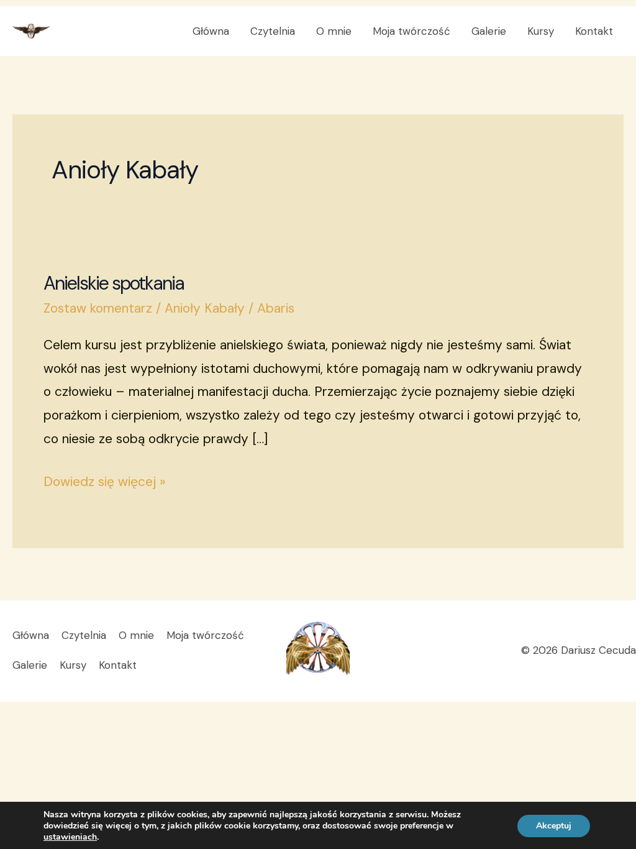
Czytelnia (272, 31)
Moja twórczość (411, 31)
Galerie (488, 31)
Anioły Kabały (205, 308)
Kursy (540, 31)
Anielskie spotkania (113, 283)
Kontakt (594, 31)
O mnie (334, 31)
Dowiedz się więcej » (104, 480)
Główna (211, 31)
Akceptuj (553, 826)
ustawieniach (70, 837)
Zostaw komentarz (97, 308)
